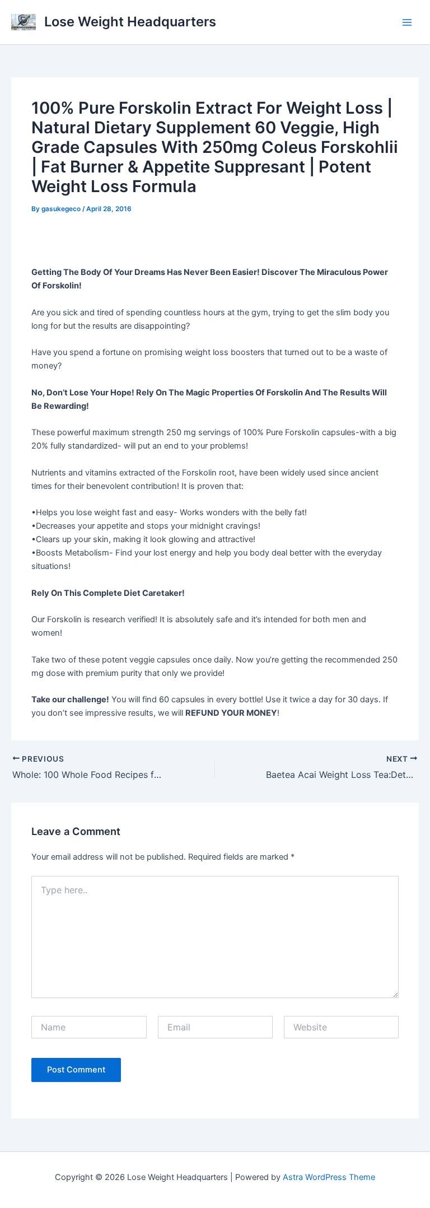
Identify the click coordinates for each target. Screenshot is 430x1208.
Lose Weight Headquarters (130, 21)
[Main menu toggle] (407, 22)
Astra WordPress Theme (329, 1177)
